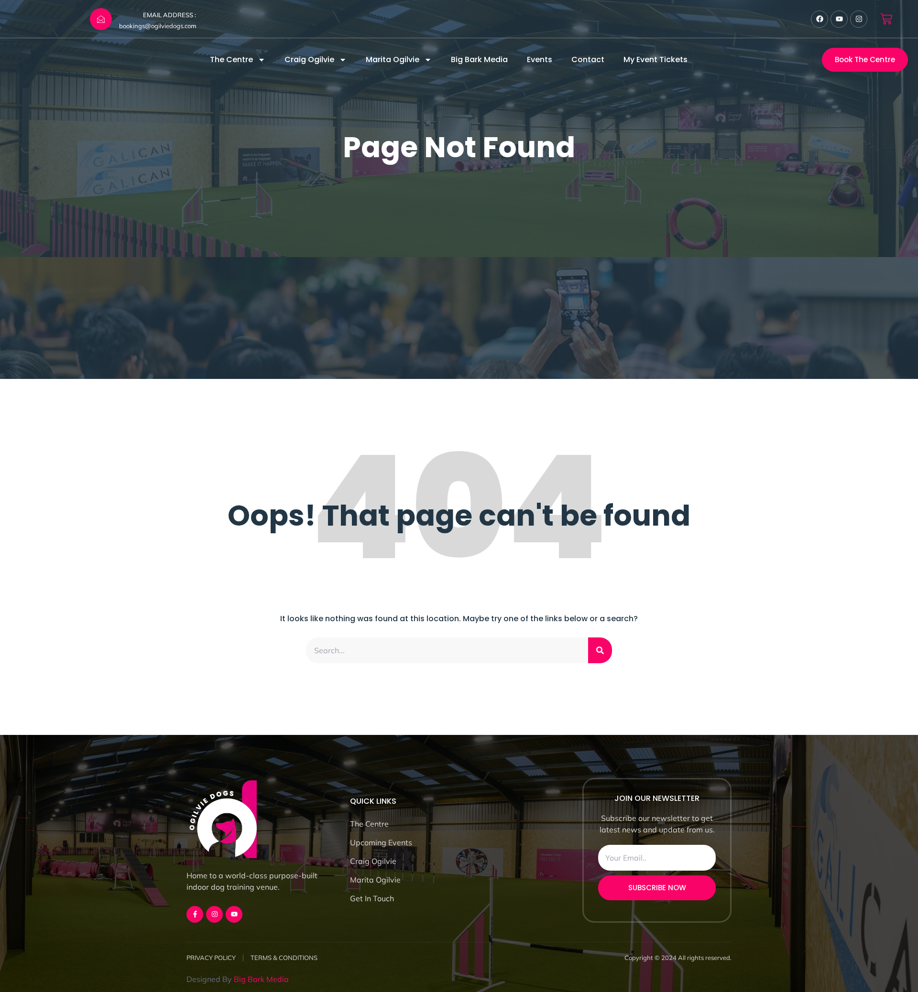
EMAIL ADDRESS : (169, 15)
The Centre (231, 59)
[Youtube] (839, 19)
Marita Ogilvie (392, 59)
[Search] (600, 650)
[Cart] (886, 19)
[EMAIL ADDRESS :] (101, 19)
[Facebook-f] (194, 914)
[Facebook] (819, 19)
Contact (587, 59)
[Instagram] (858, 19)
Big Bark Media (479, 59)
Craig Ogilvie (309, 59)
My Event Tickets (655, 59)
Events (539, 59)
